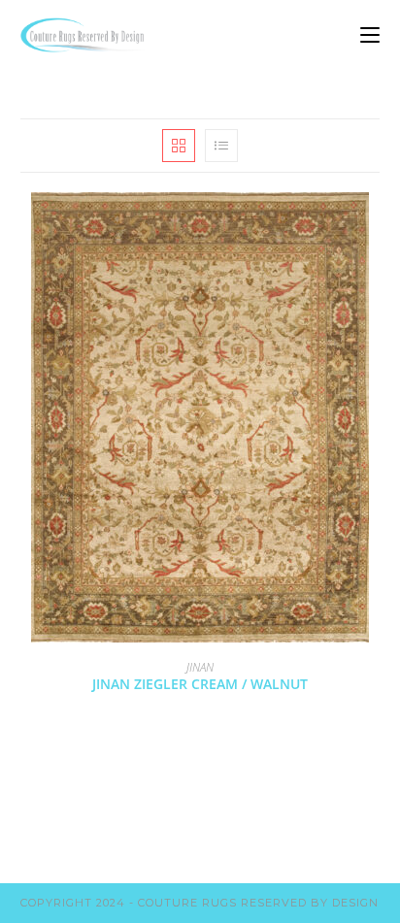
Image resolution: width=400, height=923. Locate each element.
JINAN (200, 667)
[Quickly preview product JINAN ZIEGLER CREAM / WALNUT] (373, 226)
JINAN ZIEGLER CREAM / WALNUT (200, 684)
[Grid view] (178, 145)
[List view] (221, 145)
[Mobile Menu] (370, 34)
